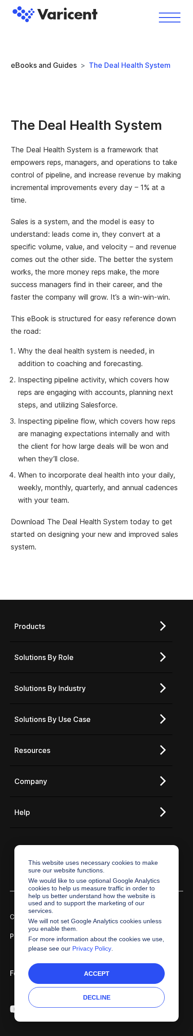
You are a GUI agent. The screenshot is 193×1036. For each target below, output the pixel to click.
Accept (97, 973)
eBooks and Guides (44, 65)
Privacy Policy (91, 948)
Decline (96, 997)
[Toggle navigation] (169, 17)
